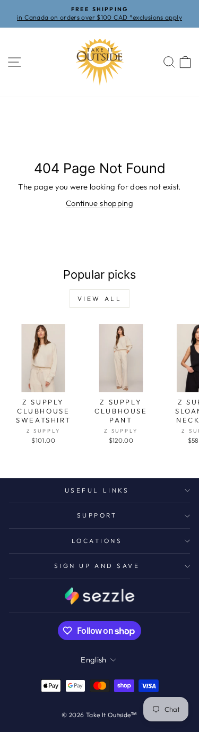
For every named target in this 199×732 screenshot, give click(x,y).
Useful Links (97, 490)
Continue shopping (99, 203)
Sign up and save (97, 566)
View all (99, 299)
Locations (97, 541)
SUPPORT (97, 515)
